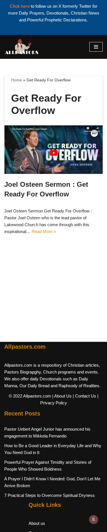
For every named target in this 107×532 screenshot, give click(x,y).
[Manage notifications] (93, 519)
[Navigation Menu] (96, 47)
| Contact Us (84, 396)
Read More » (44, 231)
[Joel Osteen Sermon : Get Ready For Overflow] (53, 149)
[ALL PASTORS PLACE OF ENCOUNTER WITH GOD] (21, 47)
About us (37, 523)
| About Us (62, 396)
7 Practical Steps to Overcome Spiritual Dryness (49, 495)
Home (16, 80)
